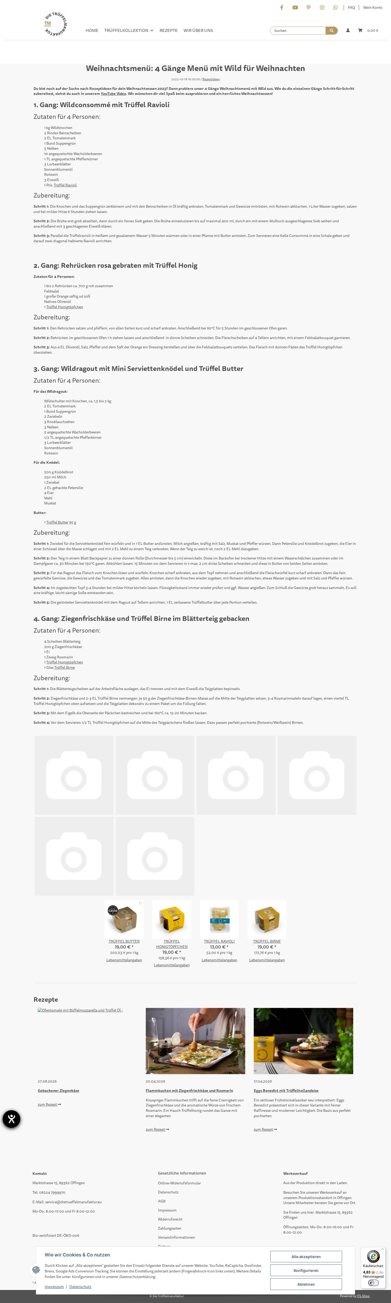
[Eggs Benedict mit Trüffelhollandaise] (303, 1041)
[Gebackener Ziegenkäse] (87, 1041)
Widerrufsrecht (170, 1219)
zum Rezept (48, 1104)
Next (344, 1075)
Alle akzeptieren (306, 1256)
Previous (46, 1075)
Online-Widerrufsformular (179, 1183)
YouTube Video (113, 93)
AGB (161, 1201)
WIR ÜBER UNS (198, 31)
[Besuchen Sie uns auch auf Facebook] (281, 7)
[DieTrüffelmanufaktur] (55, 25)
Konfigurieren (306, 1270)
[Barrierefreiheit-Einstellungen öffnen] (11, 1119)
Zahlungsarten (169, 1228)
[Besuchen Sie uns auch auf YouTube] (295, 7)
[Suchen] (332, 31)
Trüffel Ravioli (65, 185)
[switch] (373, 1283)
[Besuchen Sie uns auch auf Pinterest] (308, 7)
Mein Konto (372, 7)
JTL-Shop (363, 1296)
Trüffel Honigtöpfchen (64, 307)
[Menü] (382, 1250)
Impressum (167, 1210)
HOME (92, 31)
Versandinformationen (176, 1237)
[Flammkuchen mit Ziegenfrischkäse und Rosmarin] (195, 1041)
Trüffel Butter (57, 522)
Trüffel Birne (64, 667)
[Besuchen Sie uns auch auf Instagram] (322, 7)
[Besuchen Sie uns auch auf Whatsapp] (335, 7)
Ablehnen (306, 1284)
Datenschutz (168, 1192)
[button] (348, 31)
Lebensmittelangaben (124, 960)
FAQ (351, 7)
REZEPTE (169, 31)
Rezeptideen (211, 79)
